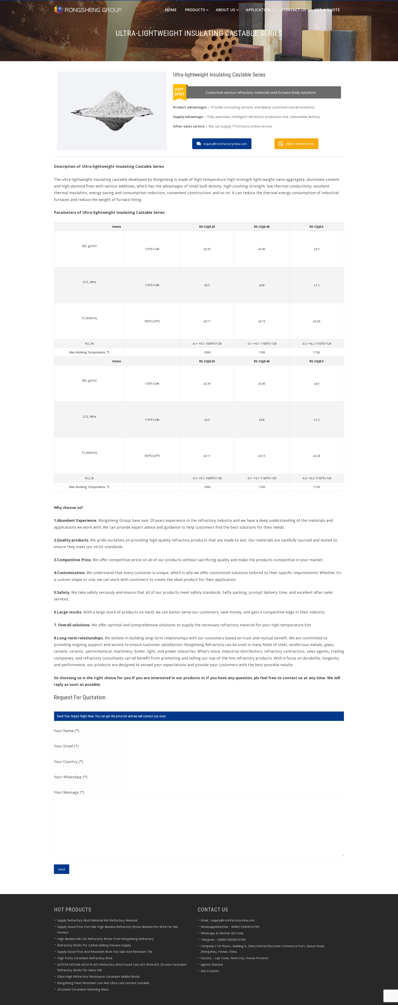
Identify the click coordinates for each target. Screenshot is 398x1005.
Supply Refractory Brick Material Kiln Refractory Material (97, 920)
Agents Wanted (212, 964)
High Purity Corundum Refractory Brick (84, 958)
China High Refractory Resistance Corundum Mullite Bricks (98, 976)
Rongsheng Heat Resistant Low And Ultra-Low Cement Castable (103, 983)
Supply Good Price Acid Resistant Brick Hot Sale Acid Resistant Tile (104, 951)
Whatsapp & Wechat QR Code (222, 933)
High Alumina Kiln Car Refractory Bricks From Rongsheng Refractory (105, 939)
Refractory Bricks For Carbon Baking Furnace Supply (94, 945)
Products (195, 9)
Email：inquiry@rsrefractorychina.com (228, 920)
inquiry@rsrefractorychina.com (225, 144)
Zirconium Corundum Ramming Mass (83, 989)
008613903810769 (300, 144)
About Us (225, 9)
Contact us (294, 9)
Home (171, 9)
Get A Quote (327, 9)
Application (258, 9)
